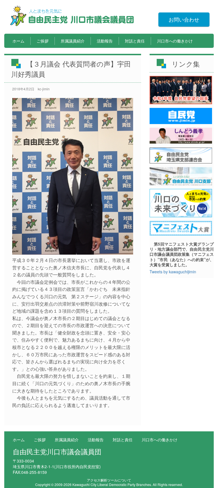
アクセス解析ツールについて (109, 480)
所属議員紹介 (73, 41)
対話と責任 (135, 41)
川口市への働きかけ (175, 41)
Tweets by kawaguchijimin (173, 271)
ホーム (18, 41)
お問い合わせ (184, 19)
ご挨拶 (43, 41)
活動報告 (105, 41)
